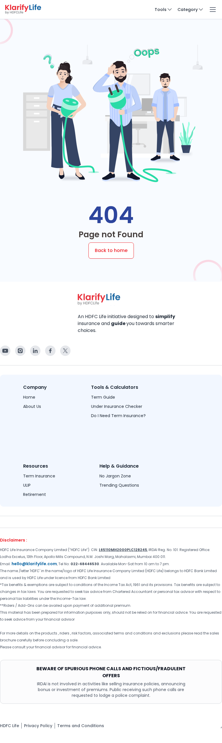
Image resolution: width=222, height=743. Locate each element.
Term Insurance (39, 476)
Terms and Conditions (80, 726)
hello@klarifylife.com (34, 564)
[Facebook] (5, 351)
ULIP (27, 485)
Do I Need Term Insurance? (118, 416)
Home (29, 397)
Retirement (34, 494)
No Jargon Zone (115, 476)
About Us (32, 406)
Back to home (111, 250)
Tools (160, 9)
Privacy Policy (38, 726)
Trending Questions (119, 485)
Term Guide (103, 397)
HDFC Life (9, 726)
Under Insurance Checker (116, 406)
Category (187, 9)
